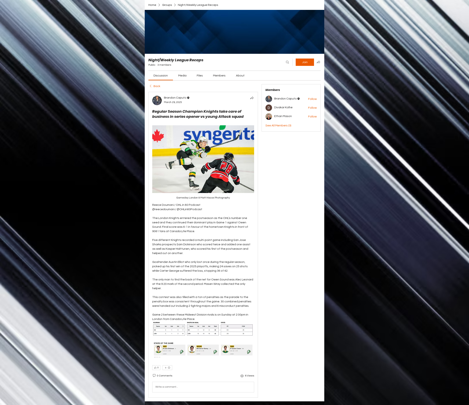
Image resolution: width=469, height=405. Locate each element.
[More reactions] (167, 367)
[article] (203, 245)
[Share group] (318, 62)
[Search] (287, 62)
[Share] (252, 98)
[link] (161, 75)
